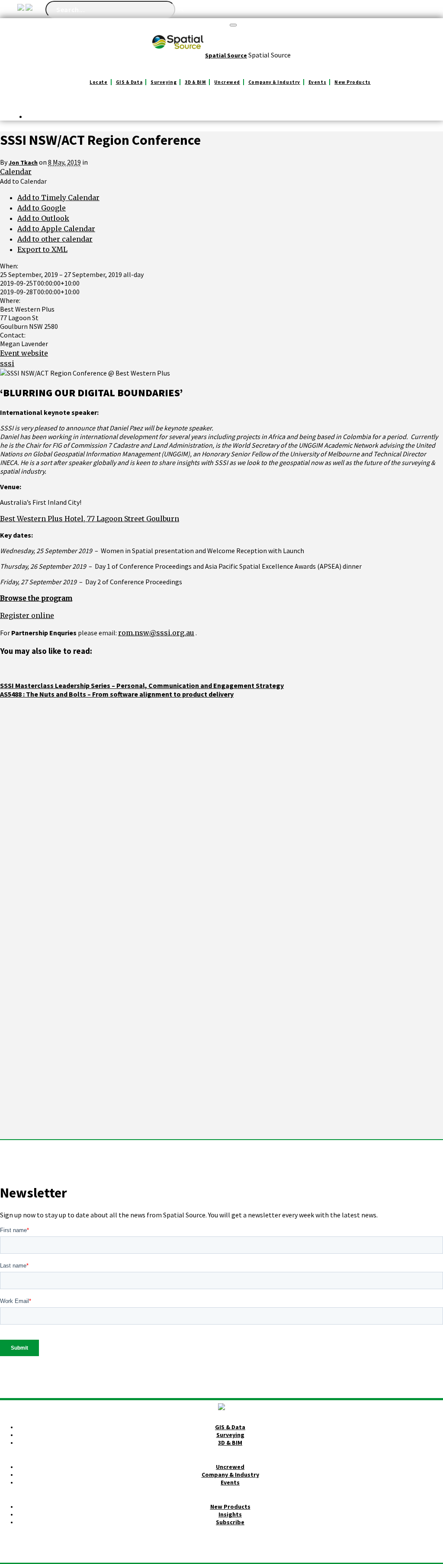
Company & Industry (274, 82)
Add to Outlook (43, 218)
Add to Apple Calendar (56, 228)
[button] (23, 181)
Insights (230, 1514)
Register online (27, 615)
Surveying (164, 82)
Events (317, 82)
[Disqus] (221, 806)
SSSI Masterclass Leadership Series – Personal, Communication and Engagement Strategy (142, 685)
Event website (24, 353)
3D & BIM (195, 82)
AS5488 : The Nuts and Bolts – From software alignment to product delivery (117, 694)
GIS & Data (129, 82)
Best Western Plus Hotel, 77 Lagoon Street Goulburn (89, 518)
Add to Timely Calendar (58, 197)
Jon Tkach (23, 162)
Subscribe (230, 1522)
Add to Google (41, 208)
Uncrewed (227, 82)
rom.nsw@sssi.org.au (156, 632)
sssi (7, 363)
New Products (352, 82)
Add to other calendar (55, 239)
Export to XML (42, 249)
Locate (98, 82)
